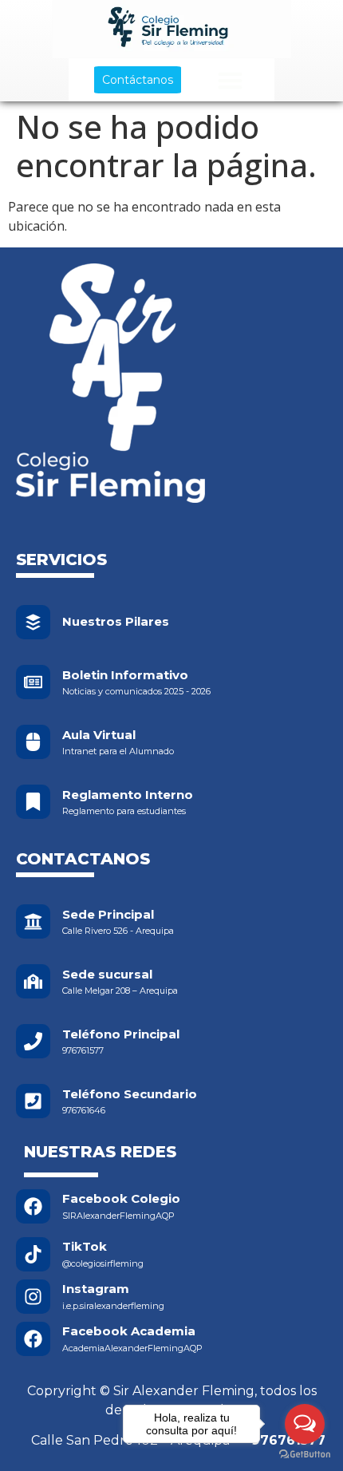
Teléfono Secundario (129, 1093)
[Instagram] (33, 1296)
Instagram (95, 1288)
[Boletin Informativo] (33, 682)
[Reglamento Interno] (33, 802)
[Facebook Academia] (33, 1339)
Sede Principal (108, 914)
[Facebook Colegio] (33, 1206)
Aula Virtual (99, 734)
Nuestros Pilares (115, 621)
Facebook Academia (128, 1331)
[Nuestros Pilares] (33, 622)
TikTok (84, 1246)
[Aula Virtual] (33, 742)
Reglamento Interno (127, 794)
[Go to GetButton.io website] (304, 1454)
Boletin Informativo (125, 674)
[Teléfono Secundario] (33, 1101)
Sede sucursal (107, 974)
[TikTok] (33, 1254)
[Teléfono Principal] (33, 1041)
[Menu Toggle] (230, 80)
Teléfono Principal (120, 1034)
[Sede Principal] (33, 921)
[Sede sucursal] (33, 981)
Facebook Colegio (121, 1198)
